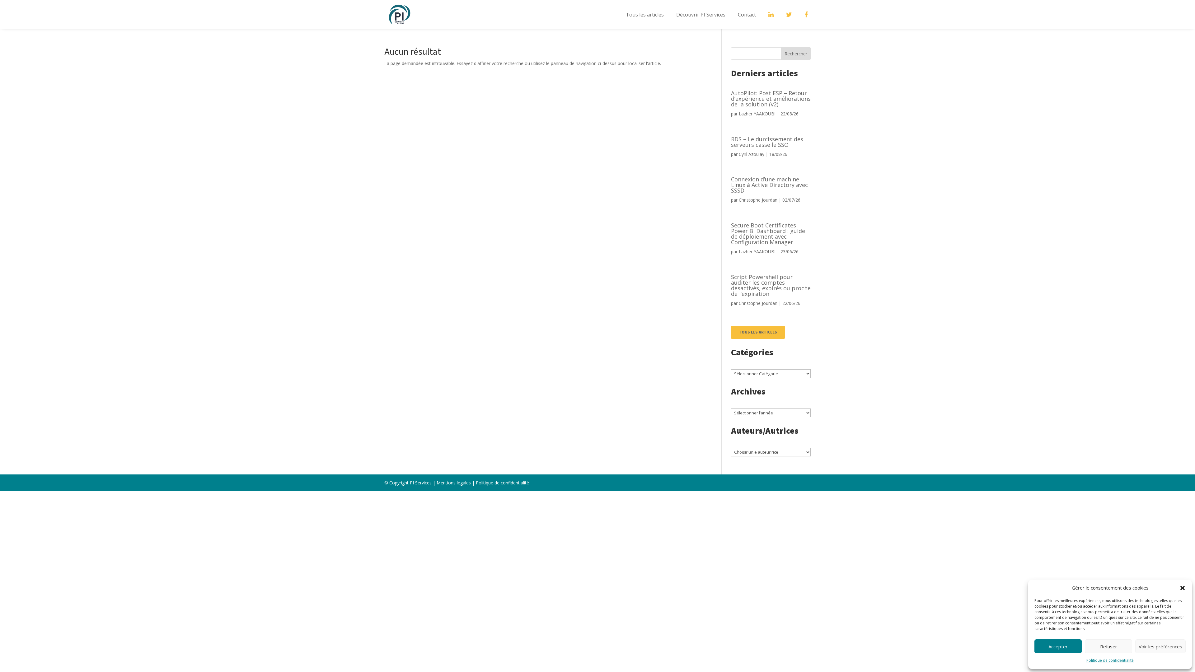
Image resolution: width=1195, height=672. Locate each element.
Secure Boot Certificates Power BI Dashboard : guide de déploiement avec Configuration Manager (768, 234)
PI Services (421, 483)
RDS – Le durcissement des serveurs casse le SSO (767, 141)
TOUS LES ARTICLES (758, 332)
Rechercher (796, 54)
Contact (747, 14)
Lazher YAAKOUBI (757, 114)
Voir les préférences (1160, 646)
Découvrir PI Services (700, 14)
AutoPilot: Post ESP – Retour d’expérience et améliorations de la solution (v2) (771, 98)
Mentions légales (454, 483)
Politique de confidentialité (1110, 660)
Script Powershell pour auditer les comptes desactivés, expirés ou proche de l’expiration (771, 285)
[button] (1182, 588)
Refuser (1108, 646)
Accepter (1058, 646)
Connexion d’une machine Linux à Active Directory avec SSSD (769, 184)
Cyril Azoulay (751, 154)
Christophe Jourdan (758, 200)
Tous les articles (645, 14)
